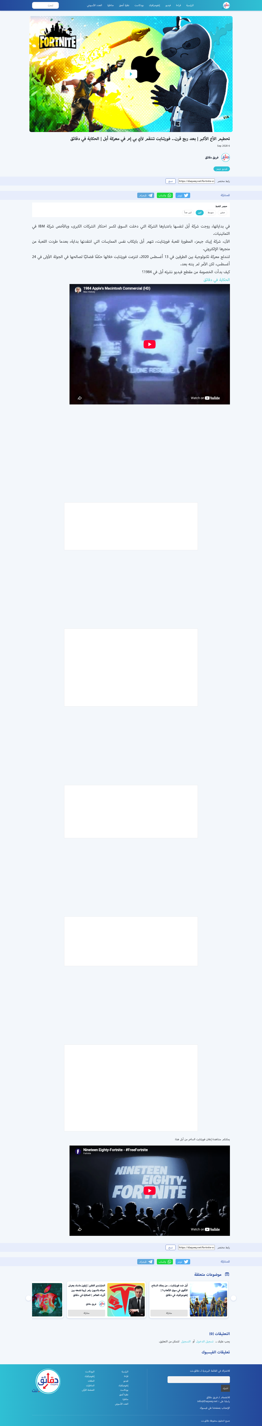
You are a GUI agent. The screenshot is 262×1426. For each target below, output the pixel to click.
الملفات (91, 1380)
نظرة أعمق (124, 5)
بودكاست (139, 5)
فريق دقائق (211, 157)
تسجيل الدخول (205, 1341)
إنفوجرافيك (154, 5)
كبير (199, 212)
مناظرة (110, 5)
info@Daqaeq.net (207, 1401)
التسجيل (185, 1341)
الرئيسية (190, 5)
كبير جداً (188, 212)
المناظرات (90, 1385)
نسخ (170, 181)
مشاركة (169, 1312)
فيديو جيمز (221, 169)
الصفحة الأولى (88, 1390)
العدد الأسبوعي (94, 5)
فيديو (168, 5)
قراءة (178, 5)
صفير (222, 212)
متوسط (211, 212)
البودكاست (89, 1371)
